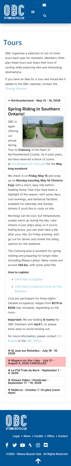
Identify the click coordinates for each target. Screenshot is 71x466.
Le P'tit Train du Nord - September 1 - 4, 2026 (34, 371)
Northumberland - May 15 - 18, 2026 (35, 100)
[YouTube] (22, 445)
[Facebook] (6, 445)
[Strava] (30, 445)
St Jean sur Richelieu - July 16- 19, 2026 (33, 352)
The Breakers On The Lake (28, 164)
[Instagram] (37, 445)
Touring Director (15, 88)
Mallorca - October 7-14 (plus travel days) (34, 391)
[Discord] (45, 445)
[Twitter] (14, 445)
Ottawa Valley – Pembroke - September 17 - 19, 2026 (28, 381)
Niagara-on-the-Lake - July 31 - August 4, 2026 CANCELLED (31, 362)
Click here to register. (29, 279)
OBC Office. (34, 340)
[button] (33, 12)
